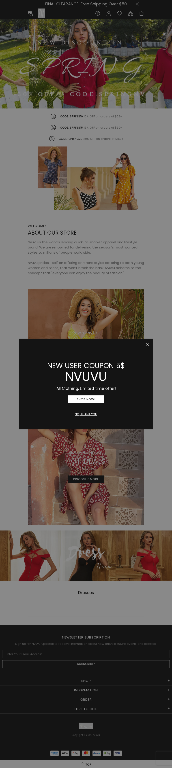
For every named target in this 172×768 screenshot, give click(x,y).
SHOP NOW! (86, 399)
